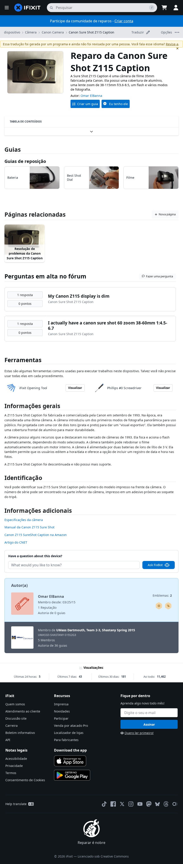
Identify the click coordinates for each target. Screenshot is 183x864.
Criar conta (123, 21)
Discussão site (16, 718)
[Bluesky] (157, 804)
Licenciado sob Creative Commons (103, 856)
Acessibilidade (16, 758)
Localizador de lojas (68, 733)
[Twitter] (122, 804)
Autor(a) (19, 585)
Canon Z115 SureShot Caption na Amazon (35, 535)
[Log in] (175, 7)
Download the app (70, 750)
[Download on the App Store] (70, 761)
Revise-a (172, 44)
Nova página (167, 214)
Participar (61, 718)
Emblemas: (162, 595)
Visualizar (75, 388)
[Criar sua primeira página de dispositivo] (158, 605)
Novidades (62, 711)
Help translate (16, 804)
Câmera (31, 32)
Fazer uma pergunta (159, 276)
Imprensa (61, 704)
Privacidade (14, 766)
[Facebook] (113, 804)
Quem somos (15, 704)
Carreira (11, 725)
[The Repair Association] (175, 804)
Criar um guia (87, 104)
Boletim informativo (20, 733)
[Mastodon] (149, 804)
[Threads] (166, 804)
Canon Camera (53, 32)
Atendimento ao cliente (22, 711)
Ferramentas (23, 360)
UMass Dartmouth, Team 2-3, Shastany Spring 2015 (95, 630)
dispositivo (12, 32)
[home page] (27, 8)
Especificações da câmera (23, 520)
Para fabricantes (66, 740)
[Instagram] (131, 804)
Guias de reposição (25, 161)
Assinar (149, 724)
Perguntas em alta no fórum (45, 276)
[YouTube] (140, 804)
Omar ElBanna (91, 95)
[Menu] (7, 8)
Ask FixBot (155, 565)
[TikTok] (104, 804)
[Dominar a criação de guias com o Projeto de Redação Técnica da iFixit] (168, 605)
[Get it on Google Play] (72, 775)
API (7, 740)
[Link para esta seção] (2, 407)
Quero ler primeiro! (139, 733)
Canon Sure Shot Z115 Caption (91, 32)
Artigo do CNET (15, 542)
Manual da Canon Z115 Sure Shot (29, 527)
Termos (10, 773)
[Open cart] (164, 7)
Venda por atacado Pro (71, 725)
